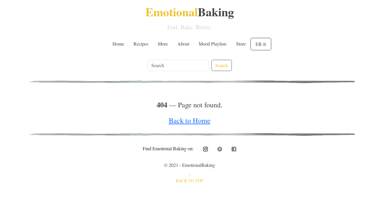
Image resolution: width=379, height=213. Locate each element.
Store (241, 44)
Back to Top (189, 180)
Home (118, 44)
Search (221, 65)
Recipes (141, 44)
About (183, 44)
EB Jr (261, 44)
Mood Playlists (213, 44)
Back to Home (190, 120)
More (163, 44)
